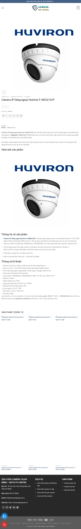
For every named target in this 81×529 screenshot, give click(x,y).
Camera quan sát (70, 483)
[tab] (3, 128)
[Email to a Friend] (14, 116)
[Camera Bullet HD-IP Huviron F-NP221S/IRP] (41, 390)
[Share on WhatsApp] (3, 116)
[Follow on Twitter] (10, 507)
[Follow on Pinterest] (17, 507)
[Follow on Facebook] (3, 507)
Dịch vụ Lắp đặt (15, 523)
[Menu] (2, 7)
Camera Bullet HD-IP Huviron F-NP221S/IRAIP (66, 468)
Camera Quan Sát (17, 96)
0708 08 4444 (64, 296)
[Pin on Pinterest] (17, 116)
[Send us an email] (14, 507)
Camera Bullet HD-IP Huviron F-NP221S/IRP (39, 468)
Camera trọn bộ (69, 486)
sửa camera (43, 296)
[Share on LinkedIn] (21, 116)
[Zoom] (4, 92)
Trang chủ (5, 96)
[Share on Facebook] (6, 116)
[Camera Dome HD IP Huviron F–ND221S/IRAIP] (13, 390)
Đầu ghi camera (69, 490)
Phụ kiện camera (65, 523)
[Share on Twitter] (10, 116)
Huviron (27, 96)
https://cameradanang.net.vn (18, 502)
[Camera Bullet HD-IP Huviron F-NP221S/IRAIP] (68, 390)
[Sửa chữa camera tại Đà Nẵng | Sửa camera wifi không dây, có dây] (40, 8)
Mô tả (3, 127)
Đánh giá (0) (11, 127)
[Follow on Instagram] (6, 507)
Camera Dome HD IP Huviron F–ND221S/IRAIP (11, 468)
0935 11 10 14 (53, 296)
